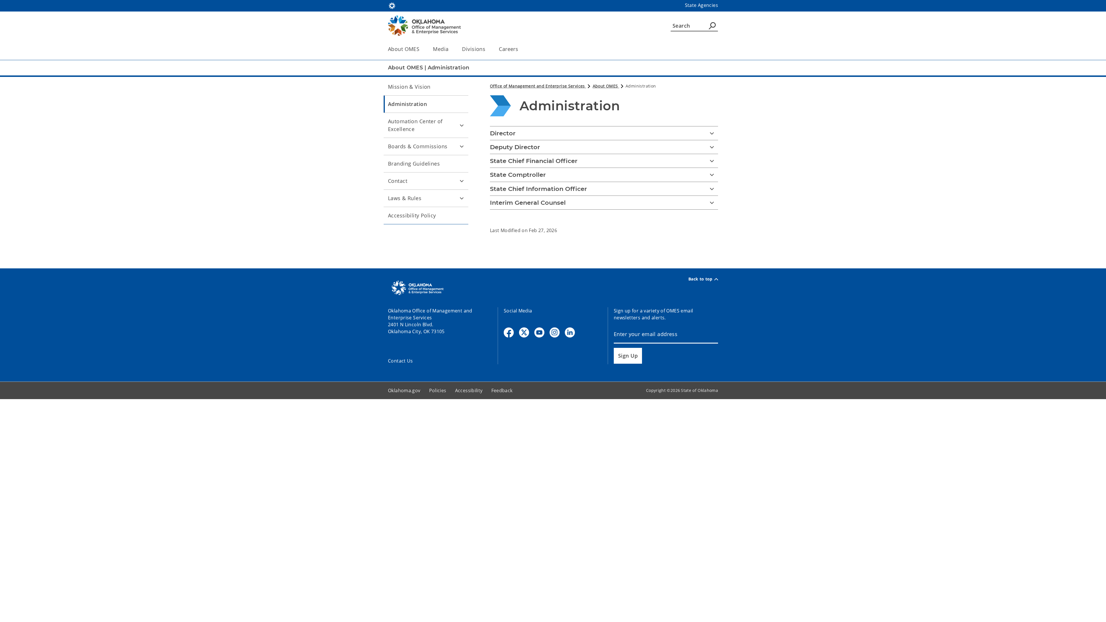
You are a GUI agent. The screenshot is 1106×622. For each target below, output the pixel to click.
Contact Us (400, 361)
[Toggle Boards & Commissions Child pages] (461, 146)
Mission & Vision (409, 86)
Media (440, 48)
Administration (407, 103)
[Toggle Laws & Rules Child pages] (461, 198)
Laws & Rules (404, 198)
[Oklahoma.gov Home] (392, 5)
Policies (437, 390)
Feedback (502, 390)
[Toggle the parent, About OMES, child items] (421, 49)
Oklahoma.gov (404, 390)
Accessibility (469, 390)
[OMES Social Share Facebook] (509, 332)
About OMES (403, 48)
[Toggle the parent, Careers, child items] (520, 49)
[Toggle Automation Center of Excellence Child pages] (461, 125)
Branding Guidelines (414, 163)
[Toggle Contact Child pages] (461, 181)
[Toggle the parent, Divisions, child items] (487, 49)
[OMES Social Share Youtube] (539, 332)
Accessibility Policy (412, 215)
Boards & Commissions (418, 146)
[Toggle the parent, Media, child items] (450, 49)
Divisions (473, 48)
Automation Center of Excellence (415, 125)
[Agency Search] (712, 25)
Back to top (700, 279)
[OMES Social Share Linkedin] (570, 332)
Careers (508, 48)
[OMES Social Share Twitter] (524, 332)
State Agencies (701, 5)
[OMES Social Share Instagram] (555, 332)
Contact (397, 180)
